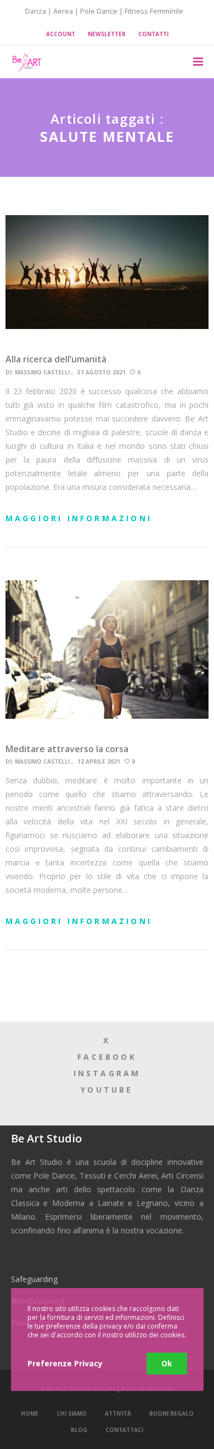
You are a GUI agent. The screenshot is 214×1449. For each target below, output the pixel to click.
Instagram (107, 1073)
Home (29, 1413)
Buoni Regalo (171, 1413)
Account (60, 34)
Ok (166, 1363)
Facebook (107, 1057)
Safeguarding (34, 1279)
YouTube (107, 1089)
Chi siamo (72, 1413)
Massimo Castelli (42, 372)
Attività (118, 1413)
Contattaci (124, 1430)
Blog (79, 1430)
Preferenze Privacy (65, 1363)
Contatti (153, 34)
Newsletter (107, 34)
